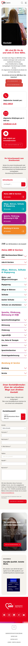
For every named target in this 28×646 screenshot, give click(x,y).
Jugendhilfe (6, 335)
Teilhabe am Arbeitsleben (11, 305)
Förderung (5, 330)
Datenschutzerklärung (7, 493)
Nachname (5, 439)
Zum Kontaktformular (12, 144)
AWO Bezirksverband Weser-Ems (12, 256)
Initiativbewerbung (13, 84)
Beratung (5, 368)
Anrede (3, 425)
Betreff (3, 460)
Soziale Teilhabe (7, 300)
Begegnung (5, 285)
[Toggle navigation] (25, 3)
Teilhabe (4, 295)
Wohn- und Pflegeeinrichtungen (9, 278)
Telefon (3, 453)
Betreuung (5, 325)
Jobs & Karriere (7, 262)
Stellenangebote (13, 81)
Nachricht (4, 467)
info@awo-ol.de (9, 124)
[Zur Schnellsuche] (21, 3)
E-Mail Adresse (6, 446)
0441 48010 (8, 104)
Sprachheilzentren (8, 350)
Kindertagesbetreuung (10, 355)
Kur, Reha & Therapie (9, 340)
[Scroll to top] (14, 627)
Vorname (4, 432)
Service (4, 373)
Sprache (4, 345)
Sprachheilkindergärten (10, 320)
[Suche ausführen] (23, 184)
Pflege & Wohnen (8, 290)
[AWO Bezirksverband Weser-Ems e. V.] (5, 3)
